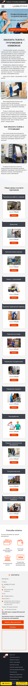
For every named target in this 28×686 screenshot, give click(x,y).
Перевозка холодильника (16, 674)
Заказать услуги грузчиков (17, 29)
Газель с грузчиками (15, 662)
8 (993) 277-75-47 (20, 6)
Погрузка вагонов (14, 679)
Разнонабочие (13, 672)
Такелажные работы (15, 657)
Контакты (13, 627)
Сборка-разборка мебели (16, 677)
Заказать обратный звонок (13, 622)
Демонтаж (12, 654)
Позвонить (22, 683)
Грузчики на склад (14, 664)
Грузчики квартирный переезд (17, 669)
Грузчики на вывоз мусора (16, 667)
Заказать (14, 215)
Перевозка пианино (14, 659)
